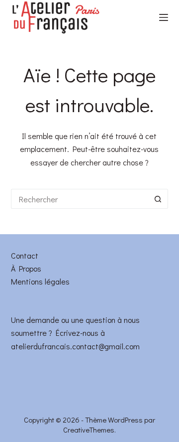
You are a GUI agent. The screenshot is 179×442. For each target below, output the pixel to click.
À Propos (26, 268)
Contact (24, 255)
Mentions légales (40, 281)
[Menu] (163, 17)
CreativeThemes (88, 430)
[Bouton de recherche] (158, 199)
